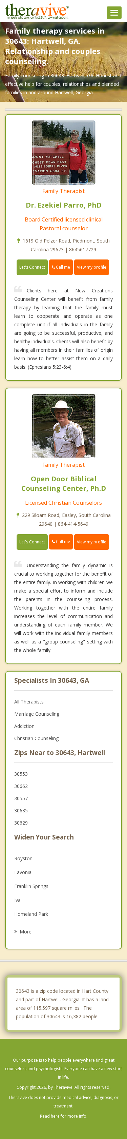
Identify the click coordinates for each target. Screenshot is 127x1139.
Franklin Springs (31, 886)
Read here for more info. (63, 1116)
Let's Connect (32, 267)
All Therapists (29, 701)
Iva (17, 900)
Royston (23, 858)
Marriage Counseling (36, 714)
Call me (62, 267)
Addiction (24, 726)
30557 (21, 798)
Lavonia (22, 872)
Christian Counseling (36, 738)
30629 (21, 822)
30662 (21, 786)
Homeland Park (31, 914)
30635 (21, 810)
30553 (21, 774)
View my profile (91, 267)
